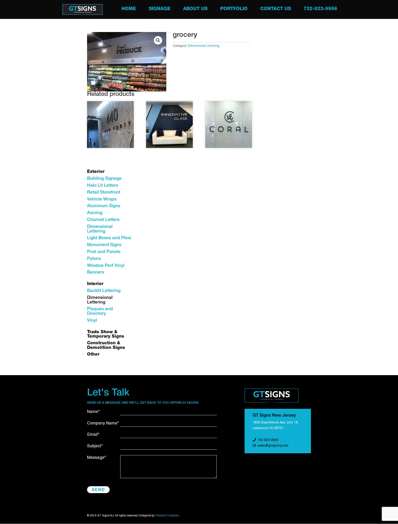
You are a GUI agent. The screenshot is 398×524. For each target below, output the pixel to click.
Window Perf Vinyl (105, 266)
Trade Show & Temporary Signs (105, 334)
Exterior (96, 172)
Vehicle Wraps (102, 199)
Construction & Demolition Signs (106, 345)
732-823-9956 (320, 10)
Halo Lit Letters (102, 185)
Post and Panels (103, 252)
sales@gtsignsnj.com (273, 445)
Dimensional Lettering (203, 45)
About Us (195, 10)
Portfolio (234, 10)
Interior (95, 284)
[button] (158, 40)
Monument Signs (104, 245)
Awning (94, 213)
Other (93, 354)
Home (128, 10)
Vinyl (92, 320)
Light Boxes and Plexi (109, 238)
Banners (95, 272)
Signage (159, 10)
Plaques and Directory (100, 311)
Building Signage (104, 179)
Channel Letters (103, 220)
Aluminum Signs (103, 206)
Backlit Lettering (103, 291)
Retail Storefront (103, 192)
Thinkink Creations (167, 515)
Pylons (94, 259)
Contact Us (275, 10)
